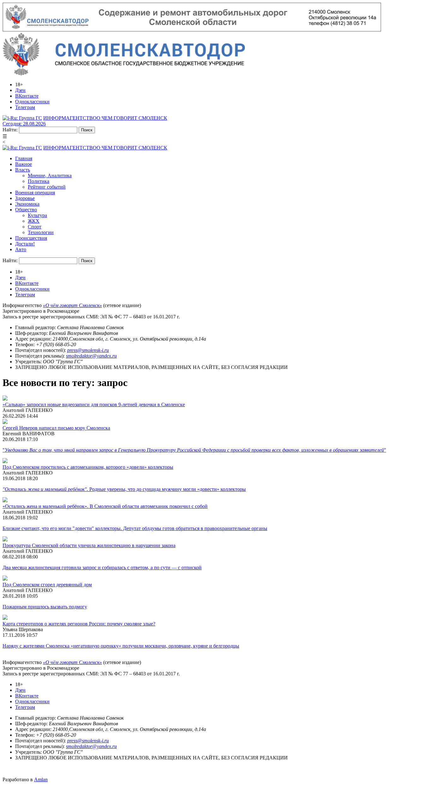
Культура (37, 215)
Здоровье (25, 198)
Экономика (27, 204)
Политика (38, 181)
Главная (23, 158)
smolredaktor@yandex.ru (91, 356)
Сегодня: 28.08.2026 (24, 123)
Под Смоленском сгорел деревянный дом (47, 584)
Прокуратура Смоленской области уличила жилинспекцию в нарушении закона (89, 545)
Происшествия (31, 238)
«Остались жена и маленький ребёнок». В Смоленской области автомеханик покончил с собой (105, 506)
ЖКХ (33, 221)
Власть (22, 169)
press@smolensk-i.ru (88, 350)
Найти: (10, 129)
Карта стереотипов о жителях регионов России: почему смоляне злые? (79, 623)
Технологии (41, 232)
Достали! (25, 243)
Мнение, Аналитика (50, 175)
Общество (26, 209)
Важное (23, 164)
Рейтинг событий (47, 187)
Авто (20, 249)
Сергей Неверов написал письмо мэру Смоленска (56, 428)
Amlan (41, 779)
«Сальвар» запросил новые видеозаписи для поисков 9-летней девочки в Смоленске (94, 404)
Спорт (34, 226)
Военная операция (35, 192)
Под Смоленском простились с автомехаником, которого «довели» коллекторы (88, 467)
